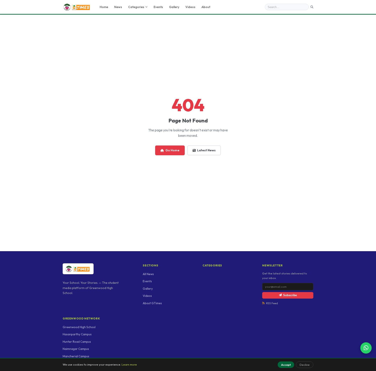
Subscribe (290, 295)
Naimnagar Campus (76, 349)
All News (148, 274)
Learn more (129, 364)
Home (104, 7)
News (118, 7)
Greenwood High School (79, 327)
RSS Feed (272, 303)
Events (158, 7)
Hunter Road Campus (77, 342)
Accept (286, 364)
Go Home (172, 150)
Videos (190, 7)
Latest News (206, 150)
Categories (136, 7)
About (205, 7)
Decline (305, 364)
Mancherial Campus (76, 356)
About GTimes (152, 303)
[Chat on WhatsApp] (366, 348)
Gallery (174, 7)
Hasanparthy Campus (77, 334)
